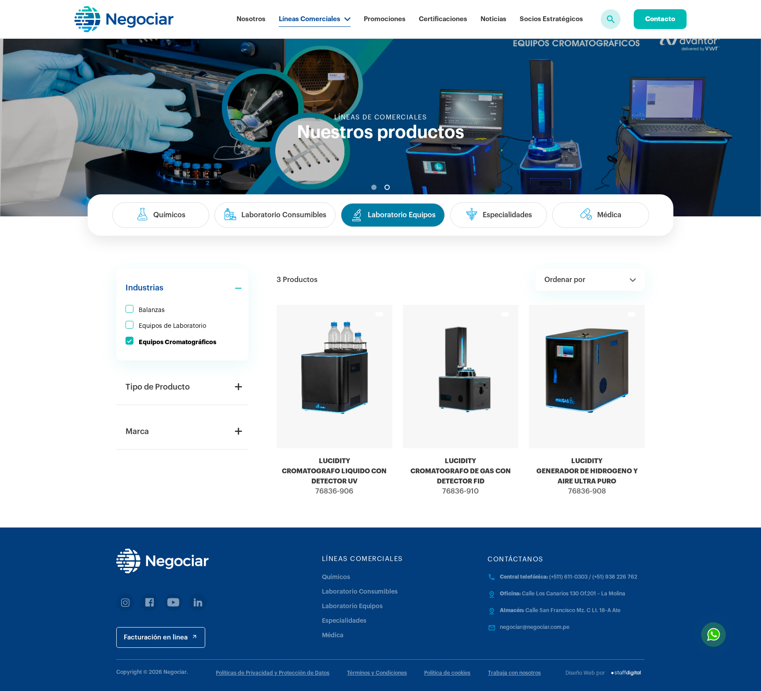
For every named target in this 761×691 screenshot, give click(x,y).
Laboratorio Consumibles (360, 592)
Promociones (385, 19)
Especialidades (344, 621)
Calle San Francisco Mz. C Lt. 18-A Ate (573, 610)
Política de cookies (447, 673)
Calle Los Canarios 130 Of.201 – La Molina (573, 593)
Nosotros (251, 19)
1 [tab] (374, 187)
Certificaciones (443, 19)
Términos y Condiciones (377, 673)
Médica (333, 635)
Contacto (660, 19)
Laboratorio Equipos (352, 606)
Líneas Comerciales (309, 19)
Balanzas (152, 310)
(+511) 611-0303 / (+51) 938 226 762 (593, 577)
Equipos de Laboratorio (172, 326)
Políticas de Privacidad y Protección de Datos (272, 673)
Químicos (336, 577)
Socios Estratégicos (551, 19)
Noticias (493, 19)
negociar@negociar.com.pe (534, 627)
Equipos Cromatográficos (177, 342)
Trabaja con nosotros (514, 673)
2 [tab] (387, 187)
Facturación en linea (156, 637)
